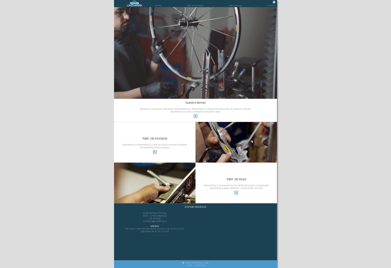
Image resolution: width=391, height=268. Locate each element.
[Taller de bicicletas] (155, 152)
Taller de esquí (235, 5)
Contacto (271, 5)
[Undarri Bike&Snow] (134, 3)
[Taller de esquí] (236, 193)
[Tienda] (195, 116)
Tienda (158, 5)
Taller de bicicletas (195, 5)
